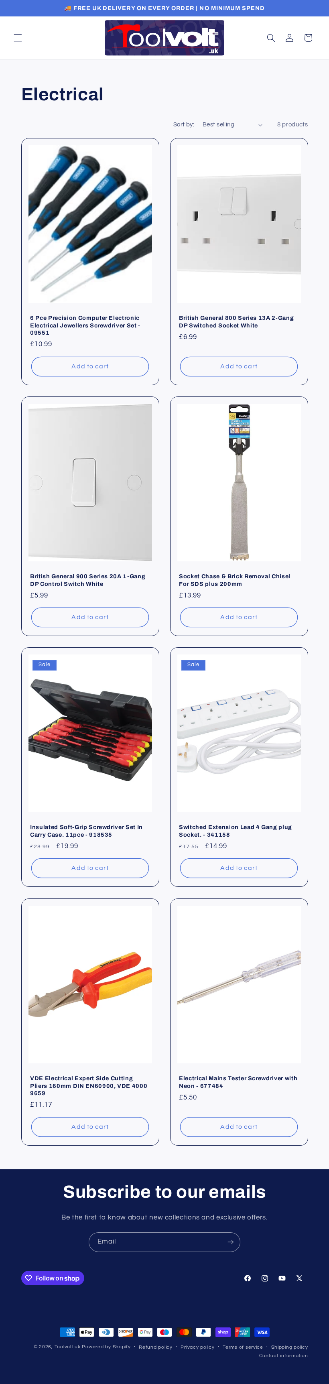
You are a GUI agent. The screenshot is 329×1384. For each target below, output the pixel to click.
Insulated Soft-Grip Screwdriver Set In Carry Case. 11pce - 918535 (86, 831)
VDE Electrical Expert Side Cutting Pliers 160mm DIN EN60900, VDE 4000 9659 (88, 1085)
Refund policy (156, 1347)
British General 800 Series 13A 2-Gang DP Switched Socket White (236, 321)
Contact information (283, 1356)
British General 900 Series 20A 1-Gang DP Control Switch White (87, 580)
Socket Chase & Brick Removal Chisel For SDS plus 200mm (234, 580)
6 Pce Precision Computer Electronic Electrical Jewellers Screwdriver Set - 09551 (85, 325)
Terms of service (243, 1347)
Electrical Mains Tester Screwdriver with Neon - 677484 (238, 1082)
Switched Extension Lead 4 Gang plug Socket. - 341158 (235, 831)
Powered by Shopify (106, 1347)
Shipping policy (289, 1347)
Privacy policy (197, 1347)
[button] (17, 37)
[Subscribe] (230, 1242)
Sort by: (183, 125)
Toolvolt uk (68, 1347)
